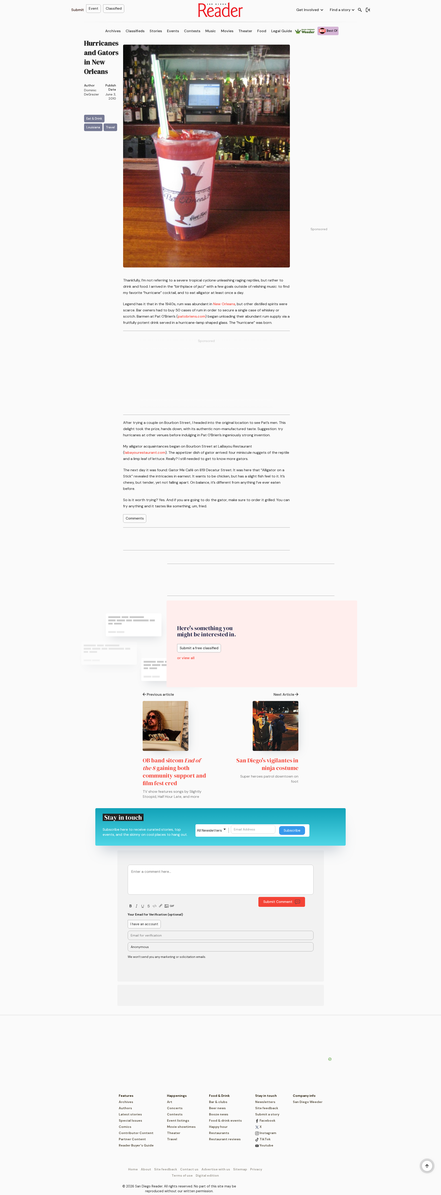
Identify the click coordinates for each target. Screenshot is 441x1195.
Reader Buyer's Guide (136, 1145)
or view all (186, 657)
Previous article (160, 694)
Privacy (256, 1169)
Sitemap (240, 1169)
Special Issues (130, 1120)
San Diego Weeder (307, 1102)
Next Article (284, 694)
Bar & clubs (218, 1102)
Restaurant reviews (225, 1139)
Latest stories (130, 1114)
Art (169, 1102)
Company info (304, 1096)
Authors (125, 1108)
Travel (172, 1139)
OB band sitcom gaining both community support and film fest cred (174, 771)
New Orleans (224, 304)
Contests (192, 31)
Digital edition (207, 1175)
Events (173, 31)
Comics (125, 1127)
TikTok (265, 1139)
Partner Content (132, 1139)
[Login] (368, 10)
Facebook (267, 1120)
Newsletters (265, 1102)
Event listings (178, 1120)
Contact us (189, 1169)
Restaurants (219, 1133)
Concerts (175, 1108)
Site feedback (266, 1108)
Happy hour (218, 1127)
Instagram (267, 1133)
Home (133, 1169)
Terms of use (182, 1175)
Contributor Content (136, 1133)
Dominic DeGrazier (91, 92)
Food (261, 31)
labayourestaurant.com (144, 452)
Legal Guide (281, 31)
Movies (227, 31)
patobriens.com (191, 316)
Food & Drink (219, 1096)
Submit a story (267, 1114)
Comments (135, 518)
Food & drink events (225, 1120)
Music (210, 31)
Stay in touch (266, 1096)
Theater (245, 31)
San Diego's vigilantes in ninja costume (267, 764)
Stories (156, 31)
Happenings (177, 1096)
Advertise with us (215, 1169)
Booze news (218, 1114)
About (146, 1169)
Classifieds (135, 31)
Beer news (217, 1108)
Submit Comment (277, 901)
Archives (113, 31)
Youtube (266, 1145)
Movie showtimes (181, 1127)
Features (126, 1096)
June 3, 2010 (110, 96)
